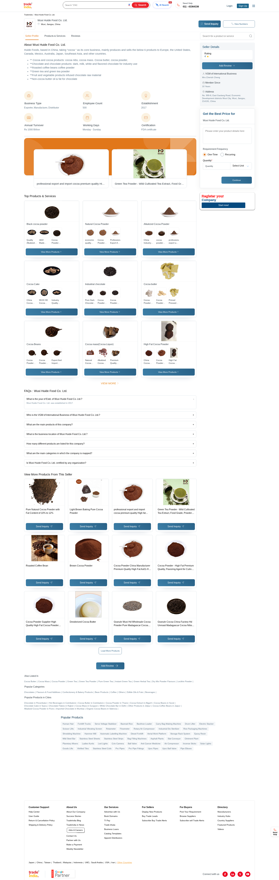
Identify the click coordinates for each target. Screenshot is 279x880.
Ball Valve (132, 743)
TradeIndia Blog (73, 820)
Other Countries (124, 862)
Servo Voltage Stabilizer (106, 724)
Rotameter (111, 729)
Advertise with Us (112, 812)
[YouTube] (247, 874)
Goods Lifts (68, 748)
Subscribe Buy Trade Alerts (154, 820)
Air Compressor (171, 743)
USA (107, 862)
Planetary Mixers (70, 743)
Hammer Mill (90, 734)
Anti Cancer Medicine (150, 743)
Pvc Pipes (120, 748)
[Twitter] (240, 874)
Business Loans (111, 829)
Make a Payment (74, 844)
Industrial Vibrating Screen (90, 729)
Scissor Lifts (68, 729)
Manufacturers (224, 812)
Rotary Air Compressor (144, 729)
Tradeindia (28, 15)
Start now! (223, 205)
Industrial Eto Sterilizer (169, 729)
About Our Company (75, 812)
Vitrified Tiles (83, 748)
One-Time (213, 154)
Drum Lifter (190, 724)
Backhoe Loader (144, 724)
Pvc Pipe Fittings (136, 748)
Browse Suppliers (188, 816)
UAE (87, 862)
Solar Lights (205, 743)
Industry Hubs (224, 816)
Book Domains (111, 816)
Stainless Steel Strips (113, 738)
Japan (31, 862)
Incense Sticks (189, 743)
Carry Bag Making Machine (168, 724)
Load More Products (110, 651)
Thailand (57, 862)
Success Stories (73, 816)
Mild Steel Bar (69, 738)
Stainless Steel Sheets (89, 738)
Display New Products (152, 812)
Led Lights (103, 743)
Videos (221, 829)
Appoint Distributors (113, 838)
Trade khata (109, 825)
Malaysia (67, 862)
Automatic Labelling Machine (113, 734)
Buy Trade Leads (150, 816)
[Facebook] (225, 874)
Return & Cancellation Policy (42, 820)
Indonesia (78, 862)
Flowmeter (125, 729)
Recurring (230, 154)
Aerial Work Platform (156, 734)
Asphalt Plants (157, 738)
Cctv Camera (118, 743)
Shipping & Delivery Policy (40, 825)
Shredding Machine (72, 734)
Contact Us (71, 836)
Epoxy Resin (200, 734)
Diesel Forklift (137, 734)
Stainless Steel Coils (102, 748)
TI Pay (107, 820)
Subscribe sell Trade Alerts (192, 820)
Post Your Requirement (190, 812)
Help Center (34, 812)
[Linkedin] (232, 874)
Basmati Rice (127, 724)
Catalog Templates (112, 833)
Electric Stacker (206, 724)
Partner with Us (73, 840)
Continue (237, 180)
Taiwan (47, 862)
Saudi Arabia (97, 862)
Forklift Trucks (84, 724)
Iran (113, 862)
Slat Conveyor (174, 738)
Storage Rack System (180, 734)
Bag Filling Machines (136, 738)
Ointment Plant (191, 738)
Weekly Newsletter (74, 849)
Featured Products (226, 825)
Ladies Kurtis (88, 743)
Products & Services (54, 36)
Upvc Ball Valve (169, 748)
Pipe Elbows (186, 748)
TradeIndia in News (75, 825)
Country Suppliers (226, 820)
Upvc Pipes (153, 748)
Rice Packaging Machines (195, 729)
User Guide (34, 816)
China (39, 862)
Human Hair (68, 724)
